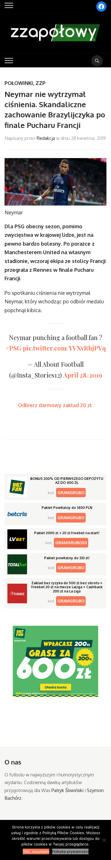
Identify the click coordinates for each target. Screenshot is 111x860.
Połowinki (19, 83)
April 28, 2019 (82, 375)
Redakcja (46, 138)
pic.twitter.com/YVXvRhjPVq (64, 348)
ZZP (41, 83)
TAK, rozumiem (36, 851)
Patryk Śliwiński (67, 790)
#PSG (13, 348)
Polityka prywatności (70, 851)
